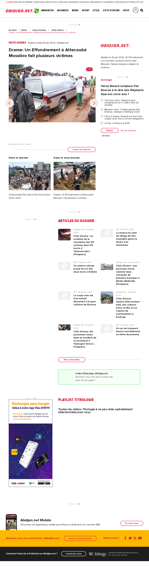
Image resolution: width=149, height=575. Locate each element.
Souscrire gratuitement (80, 538)
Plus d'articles (72, 359)
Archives (106, 136)
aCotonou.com (54, 2)
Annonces (47, 10)
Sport (86, 10)
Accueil (12, 30)
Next (94, 103)
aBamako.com (31, 2)
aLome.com (66, 2)
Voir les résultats (128, 131)
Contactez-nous (73, 553)
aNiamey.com (76, 2)
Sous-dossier (39, 30)
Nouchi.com (138, 2)
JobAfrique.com (126, 2)
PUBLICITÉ (74, 24)
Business (63, 10)
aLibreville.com (100, 2)
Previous (9, 103)
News (75, 10)
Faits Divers (58, 30)
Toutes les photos (81, 149)
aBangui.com (113, 2)
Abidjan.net (19, 2)
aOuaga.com (42, 2)
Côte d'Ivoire (111, 10)
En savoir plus (132, 523)
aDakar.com (87, 2)
